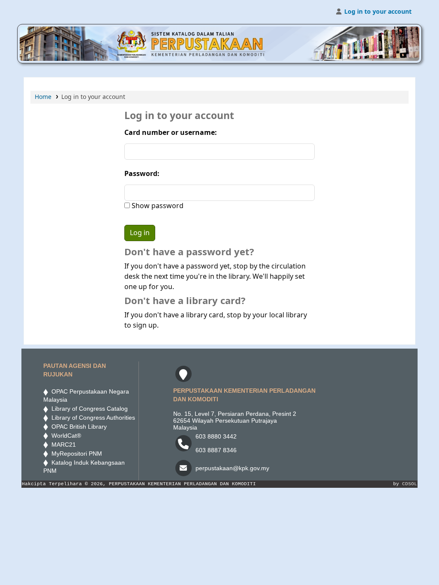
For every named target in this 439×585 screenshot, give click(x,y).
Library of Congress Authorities (92, 417)
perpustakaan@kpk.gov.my (232, 468)
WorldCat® (65, 435)
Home (43, 97)
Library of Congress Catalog (88, 408)
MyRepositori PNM (75, 453)
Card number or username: (170, 133)
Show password (156, 206)
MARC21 (62, 444)
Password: (141, 174)
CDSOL (409, 484)
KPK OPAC (45, 12)
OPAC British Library (77, 426)
